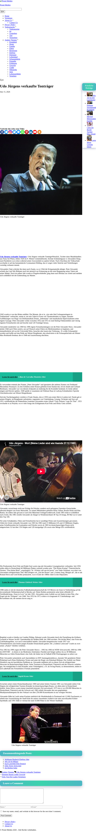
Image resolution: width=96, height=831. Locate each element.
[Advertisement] (41, 110)
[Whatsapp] (22, 132)
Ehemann (12, 55)
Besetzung (13, 51)
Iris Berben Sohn (11, 768)
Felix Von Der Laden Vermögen (14, 777)
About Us (8, 20)
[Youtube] (35, 132)
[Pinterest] (27, 132)
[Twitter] (14, 132)
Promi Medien (5, 5)
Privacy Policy (10, 25)
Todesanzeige (14, 29)
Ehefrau (12, 53)
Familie (12, 46)
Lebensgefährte (15, 74)
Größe (11, 68)
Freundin (12, 61)
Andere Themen (11, 40)
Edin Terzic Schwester (13, 766)
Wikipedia (13, 70)
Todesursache (10, 27)
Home (7, 16)
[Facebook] (2, 132)
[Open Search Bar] (2, 80)
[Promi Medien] (6, 1)
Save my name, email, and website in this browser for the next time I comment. (32, 811)
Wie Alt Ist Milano (11, 762)
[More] (39, 132)
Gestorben (13, 33)
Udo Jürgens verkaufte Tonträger (13, 257)
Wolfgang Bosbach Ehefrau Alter (17, 759)
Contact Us (13, 23)
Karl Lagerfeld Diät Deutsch (15, 764)
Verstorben (13, 38)
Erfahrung (13, 63)
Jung (11, 72)
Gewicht (12, 65)
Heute (11, 44)
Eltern (11, 48)
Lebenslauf (13, 57)
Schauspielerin (14, 59)
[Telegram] (6, 132)
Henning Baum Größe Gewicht (13, 775)
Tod (10, 36)
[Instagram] (10, 132)
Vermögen (8, 18)
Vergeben (12, 76)
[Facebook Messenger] (18, 132)
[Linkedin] (31, 132)
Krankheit (13, 42)
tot (10, 31)
